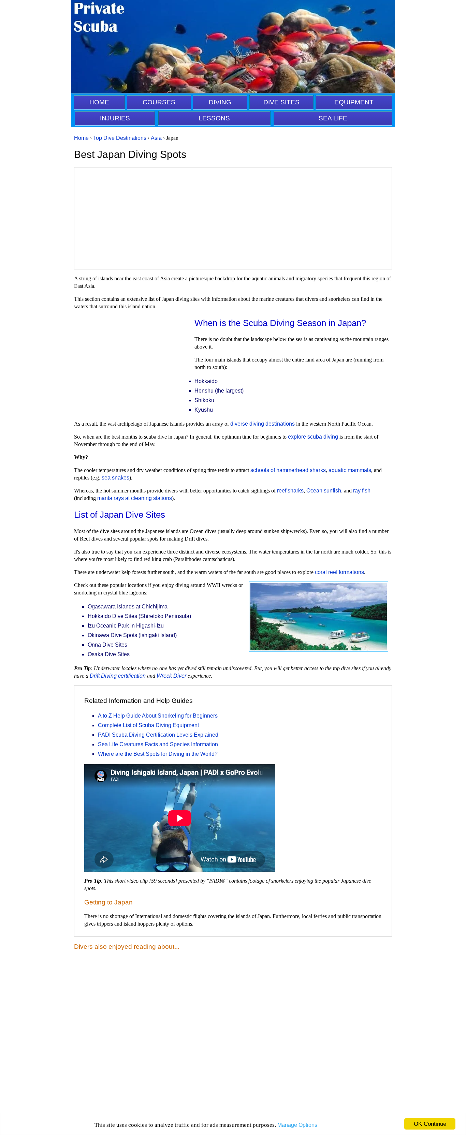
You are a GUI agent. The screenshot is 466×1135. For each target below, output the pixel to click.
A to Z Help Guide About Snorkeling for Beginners (158, 716)
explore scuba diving (313, 437)
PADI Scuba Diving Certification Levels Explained (158, 735)
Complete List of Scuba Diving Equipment (148, 725)
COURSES (159, 102)
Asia (156, 138)
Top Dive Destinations (119, 138)
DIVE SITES (281, 102)
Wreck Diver (171, 676)
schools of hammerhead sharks (288, 470)
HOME (99, 102)
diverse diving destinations (262, 424)
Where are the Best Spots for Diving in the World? (158, 754)
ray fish (361, 490)
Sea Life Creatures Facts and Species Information (158, 744)
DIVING (220, 102)
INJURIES (115, 118)
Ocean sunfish (323, 490)
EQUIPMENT (354, 102)
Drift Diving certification (118, 676)
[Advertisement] (233, 218)
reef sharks (290, 490)
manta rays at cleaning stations (134, 498)
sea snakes (115, 478)
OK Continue (430, 1124)
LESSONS (214, 118)
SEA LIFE (333, 118)
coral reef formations (339, 572)
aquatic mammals (350, 470)
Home (81, 138)
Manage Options (297, 1125)
